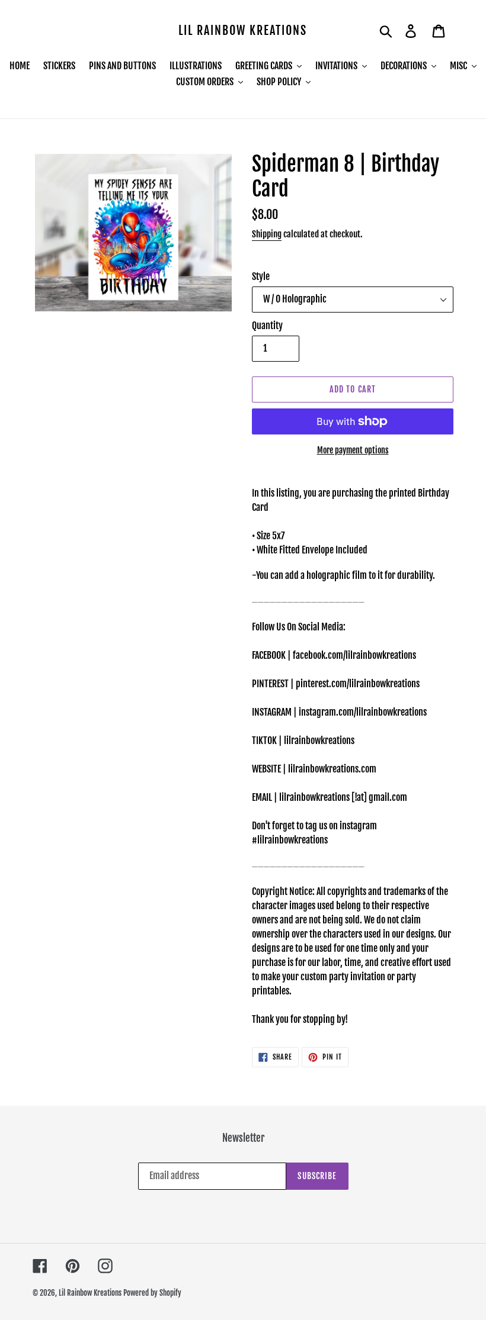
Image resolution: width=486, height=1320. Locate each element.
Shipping (267, 234)
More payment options (353, 450)
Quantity (267, 325)
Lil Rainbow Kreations (242, 31)
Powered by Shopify (152, 1293)
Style (261, 276)
